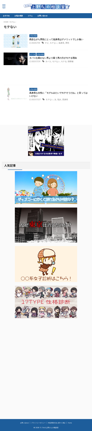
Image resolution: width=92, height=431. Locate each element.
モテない (54, 43)
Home (70, 423)
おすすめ (6, 16)
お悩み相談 (18, 16)
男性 (67, 43)
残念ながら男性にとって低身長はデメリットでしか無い (56, 39)
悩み (59, 99)
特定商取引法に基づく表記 (56, 423)
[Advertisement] (46, 77)
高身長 (65, 99)
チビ (47, 43)
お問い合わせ (42, 16)
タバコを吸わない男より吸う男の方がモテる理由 (53, 58)
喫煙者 (71, 61)
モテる (64, 61)
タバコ (48, 61)
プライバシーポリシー (38, 423)
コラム (30, 16)
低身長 (61, 43)
